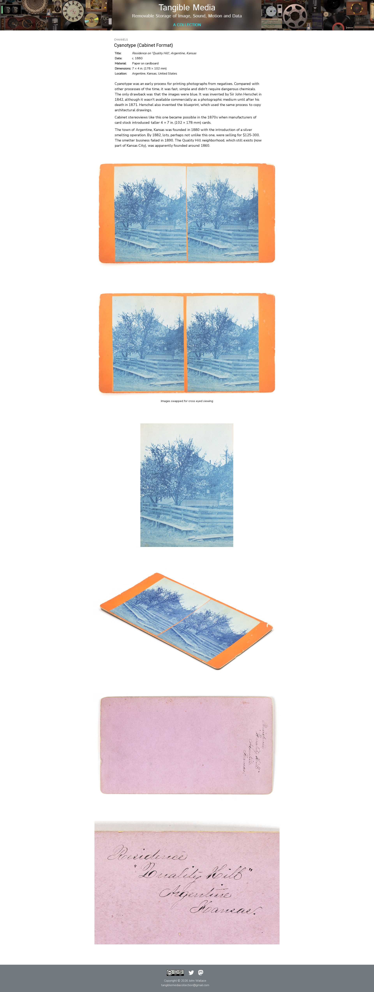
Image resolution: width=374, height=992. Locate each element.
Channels (121, 40)
